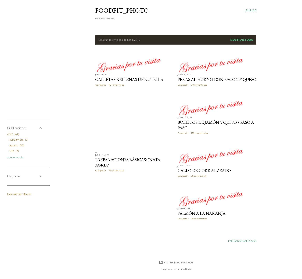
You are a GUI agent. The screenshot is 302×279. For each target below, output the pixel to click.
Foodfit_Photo (122, 10)
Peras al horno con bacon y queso (217, 79)
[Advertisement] (134, 119)
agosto (16, 145)
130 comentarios (199, 133)
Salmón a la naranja (201, 213)
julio (13, 151)
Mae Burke (186, 269)
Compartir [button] (100, 85)
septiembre (18, 139)
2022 (12, 134)
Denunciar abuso (19, 194)
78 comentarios (199, 218)
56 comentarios (198, 176)
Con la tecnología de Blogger (178, 262)
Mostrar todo (241, 39)
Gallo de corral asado (204, 170)
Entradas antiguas (242, 240)
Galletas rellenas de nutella (129, 79)
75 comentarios (116, 85)
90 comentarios (199, 85)
